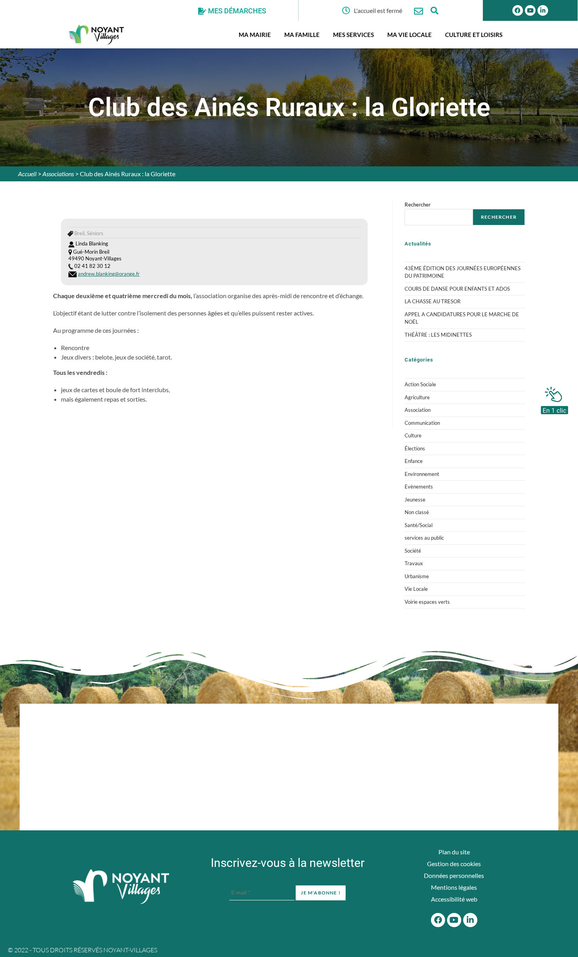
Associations (58, 173)
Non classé (417, 512)
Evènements (419, 486)
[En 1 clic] (554, 398)
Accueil (27, 173)
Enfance (414, 461)
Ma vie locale (409, 34)
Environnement (422, 474)
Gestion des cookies (454, 863)
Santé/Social (419, 525)
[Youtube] (530, 10)
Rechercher (418, 204)
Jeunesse (415, 499)
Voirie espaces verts (427, 602)
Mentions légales (454, 887)
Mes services (353, 34)
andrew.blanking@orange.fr (109, 274)
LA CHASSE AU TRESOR (432, 301)
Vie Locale (416, 589)
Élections (415, 448)
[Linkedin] (543, 10)
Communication (422, 423)
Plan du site (454, 852)
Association (418, 410)
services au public (424, 538)
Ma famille (302, 34)
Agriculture (417, 397)
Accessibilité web (454, 899)
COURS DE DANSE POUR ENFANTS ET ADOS (457, 289)
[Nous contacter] (418, 11)
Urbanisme (417, 576)
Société (413, 551)
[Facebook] (517, 10)
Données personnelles (454, 875)
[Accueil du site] (121, 886)
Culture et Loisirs (474, 34)
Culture (413, 435)
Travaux (414, 563)
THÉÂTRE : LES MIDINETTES (438, 335)
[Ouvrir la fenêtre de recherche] (434, 10)
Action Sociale (420, 384)
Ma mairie (255, 34)
